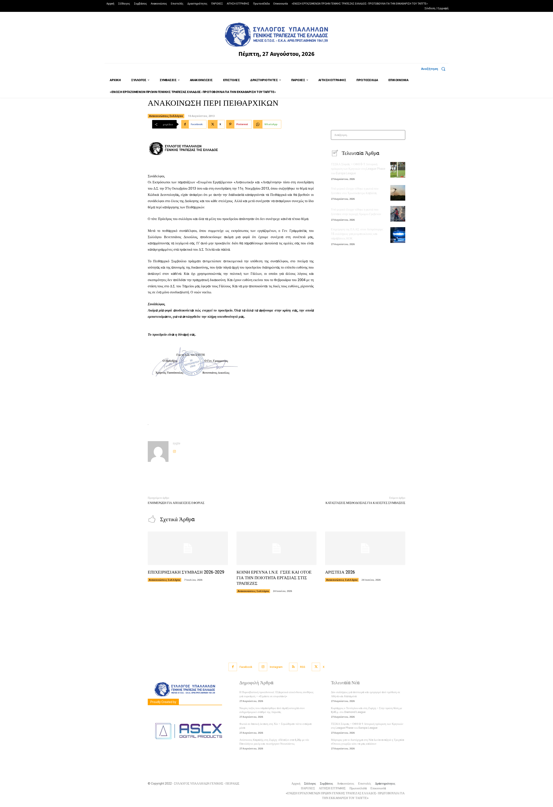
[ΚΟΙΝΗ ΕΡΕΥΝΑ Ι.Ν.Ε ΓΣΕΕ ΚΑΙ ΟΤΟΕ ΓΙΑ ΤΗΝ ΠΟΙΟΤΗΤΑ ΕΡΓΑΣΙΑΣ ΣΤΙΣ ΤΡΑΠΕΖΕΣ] (277, 548)
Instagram (276, 667)
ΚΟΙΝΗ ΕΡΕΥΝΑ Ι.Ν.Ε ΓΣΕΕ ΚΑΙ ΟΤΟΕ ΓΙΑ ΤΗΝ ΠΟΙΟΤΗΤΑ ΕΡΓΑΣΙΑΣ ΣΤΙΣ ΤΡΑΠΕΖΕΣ (274, 578)
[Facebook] (233, 667)
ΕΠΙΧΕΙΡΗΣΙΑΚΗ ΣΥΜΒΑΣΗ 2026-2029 (186, 572)
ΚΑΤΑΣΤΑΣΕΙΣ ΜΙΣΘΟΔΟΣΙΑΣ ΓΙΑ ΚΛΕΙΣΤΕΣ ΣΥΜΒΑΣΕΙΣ (365, 503)
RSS (302, 667)
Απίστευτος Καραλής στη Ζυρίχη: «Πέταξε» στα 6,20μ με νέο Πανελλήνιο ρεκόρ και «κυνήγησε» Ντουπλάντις (274, 742)
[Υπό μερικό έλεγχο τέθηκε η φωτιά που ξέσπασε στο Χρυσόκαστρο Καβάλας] (397, 193)
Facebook (246, 667)
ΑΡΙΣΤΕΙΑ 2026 (340, 572)
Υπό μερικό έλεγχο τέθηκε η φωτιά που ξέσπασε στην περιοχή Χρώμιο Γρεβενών (356, 211)
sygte (176, 443)
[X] (316, 667)
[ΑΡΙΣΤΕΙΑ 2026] (365, 548)
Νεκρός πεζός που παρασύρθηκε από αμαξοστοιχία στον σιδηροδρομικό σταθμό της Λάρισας (272, 710)
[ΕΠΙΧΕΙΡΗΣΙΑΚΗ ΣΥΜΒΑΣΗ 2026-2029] (188, 548)
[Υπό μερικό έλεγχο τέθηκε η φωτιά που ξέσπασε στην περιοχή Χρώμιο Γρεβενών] (397, 214)
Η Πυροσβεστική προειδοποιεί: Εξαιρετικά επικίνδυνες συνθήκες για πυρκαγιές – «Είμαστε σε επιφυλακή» (276, 694)
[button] (434, 69)
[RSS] (293, 667)
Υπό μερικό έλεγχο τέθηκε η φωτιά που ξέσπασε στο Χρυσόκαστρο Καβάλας (354, 190)
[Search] (400, 135)
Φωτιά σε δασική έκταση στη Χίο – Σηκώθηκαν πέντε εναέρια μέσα (275, 726)
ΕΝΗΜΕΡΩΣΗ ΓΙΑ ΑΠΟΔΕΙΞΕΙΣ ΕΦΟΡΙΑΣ (176, 503)
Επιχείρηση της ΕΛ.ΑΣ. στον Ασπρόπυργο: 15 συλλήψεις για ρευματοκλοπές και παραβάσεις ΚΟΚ (357, 234)
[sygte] (158, 451)
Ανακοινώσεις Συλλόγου (166, 116)
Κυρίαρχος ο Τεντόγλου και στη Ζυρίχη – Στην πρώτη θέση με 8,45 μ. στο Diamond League (366, 710)
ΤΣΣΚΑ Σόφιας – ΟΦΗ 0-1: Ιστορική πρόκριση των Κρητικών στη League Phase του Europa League (358, 169)
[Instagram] (174, 450)
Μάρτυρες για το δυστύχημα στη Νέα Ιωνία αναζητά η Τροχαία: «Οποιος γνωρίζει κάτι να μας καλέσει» (368, 742)
